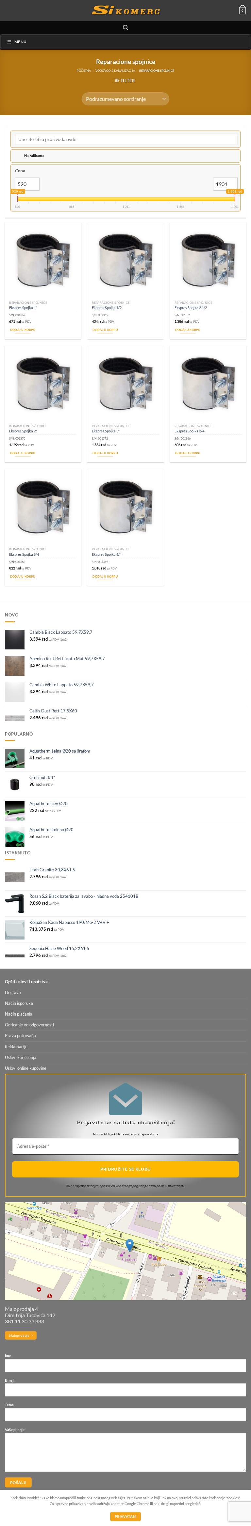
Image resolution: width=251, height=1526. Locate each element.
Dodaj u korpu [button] (23, 330)
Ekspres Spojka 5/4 (24, 554)
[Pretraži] (125, 27)
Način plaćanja (18, 1014)
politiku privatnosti (170, 1186)
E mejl (9, 1380)
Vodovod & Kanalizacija (115, 70)
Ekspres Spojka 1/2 (107, 307)
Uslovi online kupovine (25, 1068)
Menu (20, 41)
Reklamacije (16, 1046)
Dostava (13, 992)
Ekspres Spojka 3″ (106, 431)
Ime (8, 1355)
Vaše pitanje (15, 1429)
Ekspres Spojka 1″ (23, 307)
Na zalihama (34, 155)
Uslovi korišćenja (20, 1057)
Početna (84, 70)
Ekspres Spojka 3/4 (189, 431)
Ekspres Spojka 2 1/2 (191, 307)
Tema (9, 1405)
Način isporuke (19, 1003)
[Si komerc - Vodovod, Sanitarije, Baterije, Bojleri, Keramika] (126, 11)
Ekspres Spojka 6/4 (107, 554)
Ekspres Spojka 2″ (23, 431)
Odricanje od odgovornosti (29, 1024)
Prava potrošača (20, 1035)
